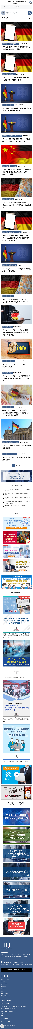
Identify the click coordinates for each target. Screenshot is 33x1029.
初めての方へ (4, 993)
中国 (8, 166)
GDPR (8, 43)
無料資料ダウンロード (6, 996)
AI (10, 166)
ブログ (3, 991)
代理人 (12, 265)
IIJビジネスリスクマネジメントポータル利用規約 (13, 1006)
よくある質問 (4, 1018)
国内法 (8, 454)
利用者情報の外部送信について (9, 1011)
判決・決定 (16, 43)
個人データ (13, 74)
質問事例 (3, 986)
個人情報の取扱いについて (8, 1008)
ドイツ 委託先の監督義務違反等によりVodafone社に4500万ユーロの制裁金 (16, 205)
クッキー (19, 232)
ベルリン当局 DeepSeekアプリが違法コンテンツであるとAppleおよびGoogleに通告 (16, 172)
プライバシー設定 (5, 1021)
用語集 (3, 1016)
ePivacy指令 (9, 232)
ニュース (11, 7)
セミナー (3, 988)
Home (5, 7)
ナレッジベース (5, 984)
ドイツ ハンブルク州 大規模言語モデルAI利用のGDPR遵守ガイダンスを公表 (16, 378)
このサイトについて (6, 1013)
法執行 (17, 442)
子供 (12, 43)
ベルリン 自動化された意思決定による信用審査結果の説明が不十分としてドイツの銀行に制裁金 (16, 412)
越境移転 (14, 166)
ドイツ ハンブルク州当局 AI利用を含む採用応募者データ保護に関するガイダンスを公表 (16, 332)
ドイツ (4, 43)
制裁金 (12, 104)
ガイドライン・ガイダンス (16, 135)
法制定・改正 (13, 454)
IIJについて (4, 1004)
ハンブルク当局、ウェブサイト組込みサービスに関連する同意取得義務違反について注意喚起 (16, 238)
